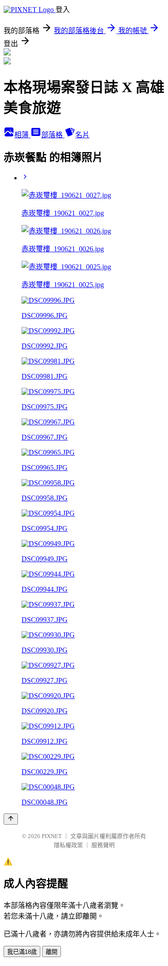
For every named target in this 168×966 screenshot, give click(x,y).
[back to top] (11, 819)
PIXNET (52, 836)
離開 (51, 952)
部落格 (53, 135)
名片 (82, 135)
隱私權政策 (68, 845)
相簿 (22, 135)
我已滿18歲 (22, 952)
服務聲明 (103, 845)
